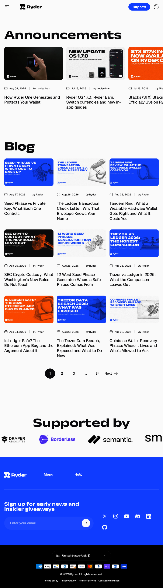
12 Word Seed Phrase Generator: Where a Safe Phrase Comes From (79, 279)
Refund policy (51, 580)
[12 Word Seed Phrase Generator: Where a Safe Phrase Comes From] (81, 243)
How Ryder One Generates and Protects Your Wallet (32, 100)
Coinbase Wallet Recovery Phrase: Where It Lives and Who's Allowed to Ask (133, 345)
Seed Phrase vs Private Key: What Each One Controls (25, 208)
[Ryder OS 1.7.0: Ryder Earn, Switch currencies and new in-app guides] (95, 63)
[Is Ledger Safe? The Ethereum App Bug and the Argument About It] (28, 309)
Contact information (108, 580)
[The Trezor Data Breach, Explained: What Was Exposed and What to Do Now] (81, 309)
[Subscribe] (86, 523)
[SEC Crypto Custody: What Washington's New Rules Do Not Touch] (28, 243)
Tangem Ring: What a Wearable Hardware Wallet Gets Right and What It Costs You (133, 211)
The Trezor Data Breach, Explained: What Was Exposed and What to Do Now (79, 348)
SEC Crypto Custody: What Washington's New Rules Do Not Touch (28, 279)
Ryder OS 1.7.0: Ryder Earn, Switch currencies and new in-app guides (93, 102)
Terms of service (87, 580)
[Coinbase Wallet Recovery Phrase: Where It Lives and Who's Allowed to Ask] (134, 309)
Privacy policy (68, 580)
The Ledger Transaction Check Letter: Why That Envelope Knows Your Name (78, 211)
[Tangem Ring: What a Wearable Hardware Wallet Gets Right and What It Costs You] (134, 172)
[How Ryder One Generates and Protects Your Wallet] (33, 63)
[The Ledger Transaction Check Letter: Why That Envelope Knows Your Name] (81, 172)
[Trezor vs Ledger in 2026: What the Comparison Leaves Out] (134, 243)
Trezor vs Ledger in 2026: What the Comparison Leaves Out (133, 279)
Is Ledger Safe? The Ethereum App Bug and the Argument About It (28, 345)
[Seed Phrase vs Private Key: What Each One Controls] (28, 172)
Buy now (139, 7)
